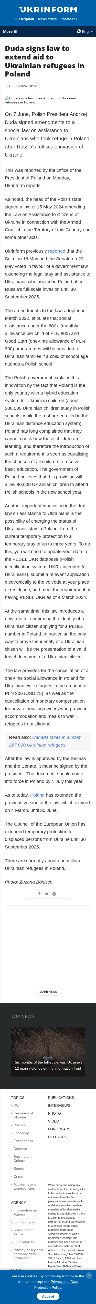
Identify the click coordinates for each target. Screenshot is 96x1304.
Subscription (24, 19)
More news (48, 991)
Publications (61, 1098)
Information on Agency (25, 1212)
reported (56, 251)
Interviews (59, 1105)
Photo (54, 1113)
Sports (19, 1168)
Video (53, 1121)
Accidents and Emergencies (25, 1186)
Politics (19, 1125)
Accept (48, 1296)
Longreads (59, 1129)
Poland (38, 795)
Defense (20, 1149)
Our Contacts (24, 1222)
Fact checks (23, 1141)
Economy (21, 1133)
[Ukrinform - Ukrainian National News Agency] (48, 9)
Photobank (69, 19)
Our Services (24, 1242)
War (17, 1105)
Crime (18, 1176)
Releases (57, 1137)
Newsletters (47, 19)
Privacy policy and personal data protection (28, 1254)
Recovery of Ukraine (23, 1115)
